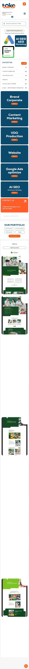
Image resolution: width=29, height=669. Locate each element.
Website (19, 232)
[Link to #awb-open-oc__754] (24, 3)
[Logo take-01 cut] (8, 3)
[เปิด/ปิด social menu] (26, 666)
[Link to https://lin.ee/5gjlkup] (25, 13)
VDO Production (9, 232)
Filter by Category (13, 236)
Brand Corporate (9, 228)
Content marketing (19, 228)
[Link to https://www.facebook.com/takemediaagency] (12, 17)
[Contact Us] (24, 205)
